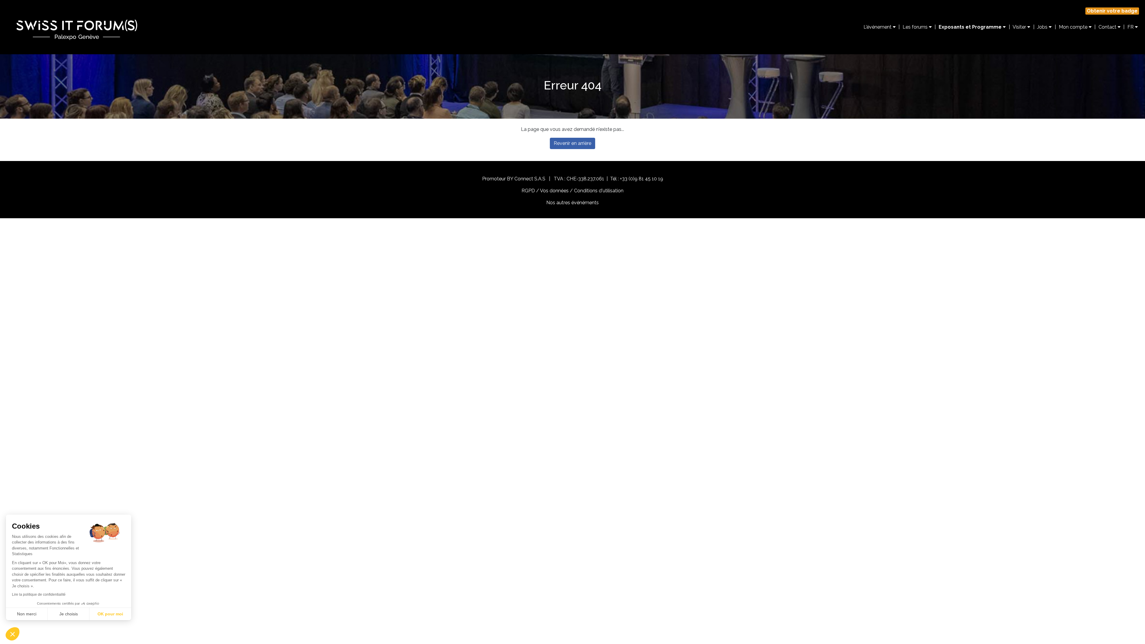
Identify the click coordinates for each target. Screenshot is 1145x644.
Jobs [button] (1043, 27)
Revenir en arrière (572, 143)
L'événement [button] (878, 27)
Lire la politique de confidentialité (39, 594)
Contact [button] (1108, 27)
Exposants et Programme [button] (971, 27)
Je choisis (68, 614)
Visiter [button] (1020, 27)
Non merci (26, 614)
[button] (12, 634)
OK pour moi (110, 614)
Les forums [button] (916, 27)
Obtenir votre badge (1112, 11)
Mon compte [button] (1074, 27)
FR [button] (1131, 27)
